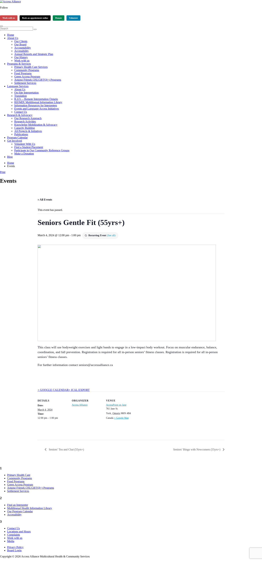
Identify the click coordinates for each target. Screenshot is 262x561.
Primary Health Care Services (31, 66)
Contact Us (20, 111)
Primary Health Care (18, 475)
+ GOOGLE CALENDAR (53, 389)
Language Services (18, 86)
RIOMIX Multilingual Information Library (38, 102)
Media (10, 541)
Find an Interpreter (17, 504)
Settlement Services (25, 82)
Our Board (20, 44)
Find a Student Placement (28, 147)
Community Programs (26, 70)
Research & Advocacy (19, 115)
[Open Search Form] (1, 26)
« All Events (45, 199)
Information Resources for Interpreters (35, 105)
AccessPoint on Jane (116, 405)
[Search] (35, 29)
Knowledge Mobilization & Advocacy (35, 124)
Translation (20, 95)
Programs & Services (19, 63)
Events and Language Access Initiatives (36, 108)
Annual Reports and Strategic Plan (33, 54)
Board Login (14, 550)
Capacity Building (24, 127)
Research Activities (25, 121)
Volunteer (73, 18)
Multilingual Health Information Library (29, 508)
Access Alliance (80, 405)
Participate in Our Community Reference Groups (41, 150)
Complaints (13, 534)
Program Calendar (17, 137)
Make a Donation (24, 153)
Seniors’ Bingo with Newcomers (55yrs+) (197, 449)
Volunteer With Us (24, 143)
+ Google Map (121, 418)
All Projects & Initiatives (28, 131)
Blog (10, 156)
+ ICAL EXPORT (79, 389)
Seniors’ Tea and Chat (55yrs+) (66, 449)
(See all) (111, 235)
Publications (21, 134)
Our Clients (20, 41)
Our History (21, 57)
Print (2, 172)
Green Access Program (27, 76)
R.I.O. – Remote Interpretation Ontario (36, 99)
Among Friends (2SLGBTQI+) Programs (37, 79)
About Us (12, 38)
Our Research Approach (28, 118)
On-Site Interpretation (26, 92)
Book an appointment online (35, 18)
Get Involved (14, 140)
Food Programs (23, 73)
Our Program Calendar (20, 511)
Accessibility (21, 50)
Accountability (22, 47)
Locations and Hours (19, 531)
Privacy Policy (15, 547)
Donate (58, 18)
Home (10, 34)
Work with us (8, 18)
